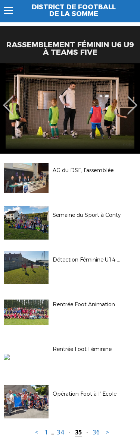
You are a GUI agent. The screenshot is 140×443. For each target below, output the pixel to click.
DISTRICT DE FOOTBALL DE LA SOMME (74, 10)
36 (96, 432)
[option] (70, 108)
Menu (12, 10)
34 (60, 432)
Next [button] (132, 99)
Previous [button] (8, 99)
